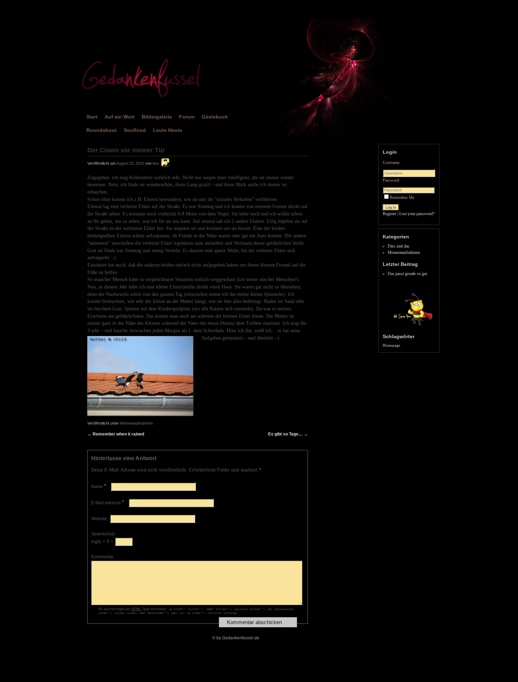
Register (389, 213)
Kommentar (102, 556)
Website (99, 518)
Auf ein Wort (120, 117)
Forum (187, 117)
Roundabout (101, 130)
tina (156, 163)
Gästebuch (215, 117)
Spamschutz (103, 533)
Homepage (391, 345)
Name (98, 486)
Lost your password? (416, 213)
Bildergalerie (157, 117)
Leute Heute (167, 130)
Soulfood (135, 130)
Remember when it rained (115, 434)
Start (92, 117)
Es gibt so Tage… (288, 434)
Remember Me (402, 197)
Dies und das (398, 246)
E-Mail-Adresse (107, 502)
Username (391, 162)
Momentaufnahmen (136, 423)
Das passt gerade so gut (407, 273)
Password (391, 180)
